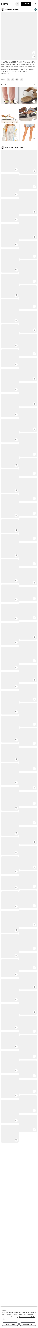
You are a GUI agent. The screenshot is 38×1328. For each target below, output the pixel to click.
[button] (35, 4)
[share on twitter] (17, 79)
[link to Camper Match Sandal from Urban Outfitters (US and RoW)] (10, 95)
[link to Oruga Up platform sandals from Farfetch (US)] (10, 114)
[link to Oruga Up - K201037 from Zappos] (28, 114)
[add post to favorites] (33, 56)
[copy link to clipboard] (21, 79)
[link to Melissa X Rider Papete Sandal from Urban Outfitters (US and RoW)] (28, 95)
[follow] (35, 9)
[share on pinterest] (12, 79)
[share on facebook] (8, 79)
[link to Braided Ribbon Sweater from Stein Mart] (10, 132)
